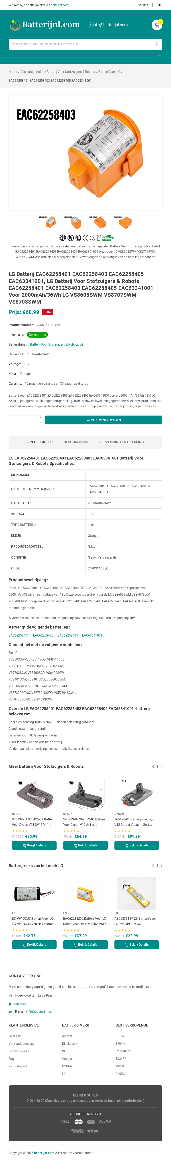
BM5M (120, 1074)
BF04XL (121, 1043)
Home (13, 72)
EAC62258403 (43, 635)
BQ (64, 1051)
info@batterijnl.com (41, 1011)
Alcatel (67, 1036)
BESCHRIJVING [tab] (76, 442)
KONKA (67, 1066)
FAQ (159, 5)
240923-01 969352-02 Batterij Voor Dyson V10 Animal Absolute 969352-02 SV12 (44, 822)
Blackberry (69, 1043)
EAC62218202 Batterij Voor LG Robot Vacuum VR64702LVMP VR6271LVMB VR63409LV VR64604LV (62, 922)
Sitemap (20, 1004)
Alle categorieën (31, 72)
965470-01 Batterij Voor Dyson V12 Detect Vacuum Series (95, 822)
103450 (121, 1059)
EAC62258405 (68, 635)
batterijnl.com (44, 1153)
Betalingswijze (19, 1051)
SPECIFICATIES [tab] (40, 442)
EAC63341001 (92, 635)
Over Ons (142, 5)
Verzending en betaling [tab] (121, 442)
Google (67, 1059)
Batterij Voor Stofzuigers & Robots (71, 72)
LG (81, 344)
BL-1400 (121, 1036)
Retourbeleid (18, 1066)
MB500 (121, 1066)
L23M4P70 (123, 1051)
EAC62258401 (19, 635)
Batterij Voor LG (109, 72)
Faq (11, 1059)
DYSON (27, 814)
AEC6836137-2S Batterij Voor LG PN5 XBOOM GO (112, 921)
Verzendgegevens (22, 1043)
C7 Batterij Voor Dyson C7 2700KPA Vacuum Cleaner (143, 822)
